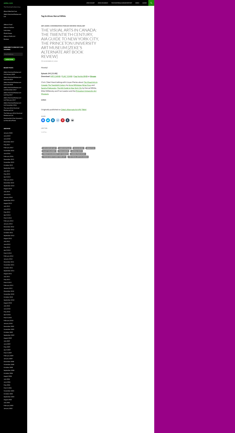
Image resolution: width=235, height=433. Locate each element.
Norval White (77, 151)
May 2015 (7, 174)
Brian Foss (86, 85)
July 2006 (7, 379)
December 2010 (9, 291)
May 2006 (7, 385)
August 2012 (8, 238)
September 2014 (9, 186)
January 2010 (8, 323)
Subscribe (9, 59)
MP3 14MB (55, 76)
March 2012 (8, 253)
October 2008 (8, 367)
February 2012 (8, 256)
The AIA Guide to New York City (69, 88)
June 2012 (7, 244)
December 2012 (9, 227)
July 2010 (7, 306)
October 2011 (8, 268)
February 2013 (8, 221)
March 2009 (8, 353)
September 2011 (9, 271)
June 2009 (7, 344)
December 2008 (9, 361)
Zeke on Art (90, 3)
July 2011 (7, 276)
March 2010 (8, 317)
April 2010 (7, 315)
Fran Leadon (63, 151)
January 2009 (8, 358)
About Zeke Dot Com (10, 11)
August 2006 (8, 376)
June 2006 (7, 382)
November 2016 (9, 150)
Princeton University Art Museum (55, 154)
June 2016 (7, 153)
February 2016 (8, 156)
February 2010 (8, 320)
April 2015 (7, 177)
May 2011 (7, 279)
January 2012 (8, 259)
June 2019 (7, 136)
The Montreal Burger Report (121, 3)
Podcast (66, 26)
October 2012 (8, 232)
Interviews (7, 30)
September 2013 (9, 200)
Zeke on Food (8, 24)
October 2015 (8, 165)
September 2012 (9, 235)
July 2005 (7, 402)
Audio (144, 3)
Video (137, 3)
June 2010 (7, 309)
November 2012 (9, 230)
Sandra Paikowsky (48, 88)
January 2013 (8, 224)
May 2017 (7, 145)
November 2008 (9, 364)
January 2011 (8, 288)
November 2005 (9, 391)
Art (42, 26)
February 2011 (8, 285)
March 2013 (8, 218)
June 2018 (7, 139)
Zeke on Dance (103, 3)
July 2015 (7, 171)
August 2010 (8, 303)
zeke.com (8, 3)
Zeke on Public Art (9, 36)
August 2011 (8, 274)
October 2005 (8, 394)
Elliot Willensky (49, 151)
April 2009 (7, 350)
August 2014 (8, 189)
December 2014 (9, 183)
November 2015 (9, 162)
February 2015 (8, 180)
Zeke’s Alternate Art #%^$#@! (74, 109)
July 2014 (7, 191)
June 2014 (7, 194)
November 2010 (9, 294)
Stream (93, 76)
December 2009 (9, 326)
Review (73, 26)
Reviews (6, 39)
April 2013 (7, 215)
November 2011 (9, 265)
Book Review (78, 148)
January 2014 (8, 197)
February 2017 (8, 147)
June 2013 (7, 209)
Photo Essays (8, 33)
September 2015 (9, 168)
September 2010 (9, 300)
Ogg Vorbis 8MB (81, 76)
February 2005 (8, 405)
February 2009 (8, 356)
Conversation (56, 26)
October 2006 (8, 373)
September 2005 (9, 397)
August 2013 (8, 203)
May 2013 (7, 212)
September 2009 (9, 335)
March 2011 (8, 282)
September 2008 (9, 370)
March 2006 (8, 388)
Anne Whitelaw (75, 85)
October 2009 (8, 332)
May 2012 (7, 247)
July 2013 (7, 206)
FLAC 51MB (67, 76)
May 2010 (7, 312)
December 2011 (9, 262)
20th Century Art (49, 148)
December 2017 (9, 142)
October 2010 (8, 297)
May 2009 (7, 347)
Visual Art (80, 26)
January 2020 (8, 133)
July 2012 (7, 241)
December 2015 (9, 159)
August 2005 (8, 400)
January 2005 (8, 408)
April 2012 (7, 250)
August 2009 (8, 338)
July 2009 (7, 341)
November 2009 (9, 329)
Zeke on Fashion (9, 27)
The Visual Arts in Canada (78, 157)
